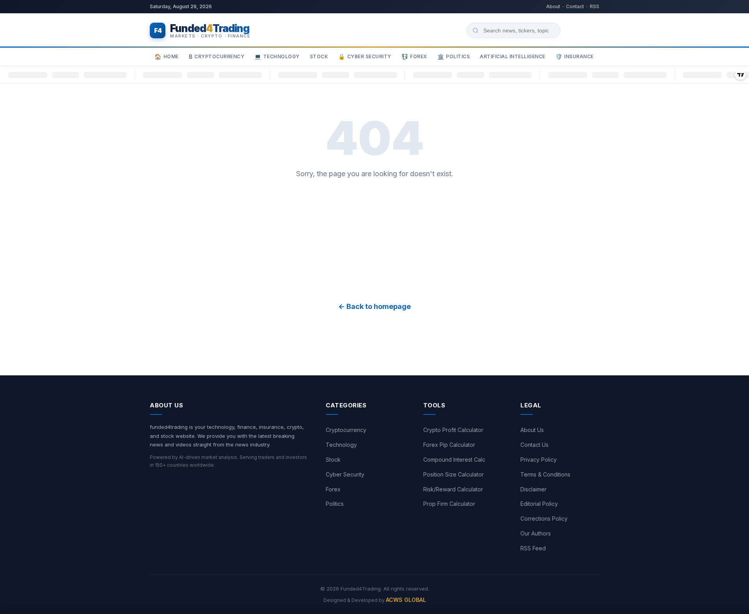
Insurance (575, 57)
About (553, 6)
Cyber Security (364, 57)
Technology (277, 57)
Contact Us (534, 444)
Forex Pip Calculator (449, 444)
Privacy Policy (538, 459)
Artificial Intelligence (512, 56)
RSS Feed (533, 548)
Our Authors (535, 533)
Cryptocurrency (217, 57)
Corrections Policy (544, 518)
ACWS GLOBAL (406, 599)
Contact (575, 6)
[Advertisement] (374, 240)
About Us (532, 430)
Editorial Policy (539, 503)
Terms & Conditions (545, 474)
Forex (414, 57)
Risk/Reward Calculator (453, 489)
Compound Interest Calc (454, 459)
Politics (453, 57)
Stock (319, 56)
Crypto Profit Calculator (453, 430)
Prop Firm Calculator (449, 503)
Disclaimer (533, 489)
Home (166, 57)
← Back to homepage (374, 306)
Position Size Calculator (453, 474)
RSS (594, 6)
